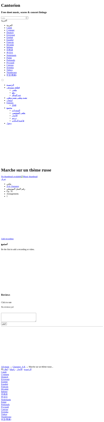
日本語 (9, 50)
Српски (10, 65)
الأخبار (19, 369)
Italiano (9, 47)
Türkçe (9, 70)
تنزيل (3, 179)
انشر (4, 324)
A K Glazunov (12, 186)
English (9, 37)
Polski (9, 58)
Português (10, 60)
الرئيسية (27, 369)
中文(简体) (11, 75)
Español (9, 40)
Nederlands (11, 55)
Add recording (7, 239)
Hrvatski (10, 45)
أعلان (5, 369)
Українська (11, 72)
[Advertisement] (52, 146)
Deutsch (10, 32)
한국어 (9, 53)
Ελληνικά (10, 35)
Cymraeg (10, 30)
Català (9, 28)
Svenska (10, 67)
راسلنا (12, 369)
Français (10, 42)
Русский (10, 63)
